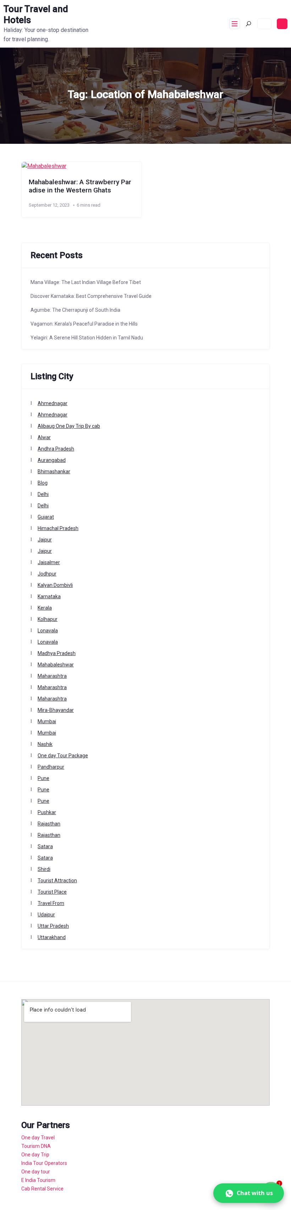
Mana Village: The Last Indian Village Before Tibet (86, 282)
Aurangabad (52, 460)
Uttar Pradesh (53, 926)
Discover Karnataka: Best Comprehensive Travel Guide (91, 296)
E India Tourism (38, 1180)
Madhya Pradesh (57, 653)
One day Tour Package (63, 755)
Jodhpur (47, 574)
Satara (45, 846)
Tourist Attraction (57, 880)
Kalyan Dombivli (55, 585)
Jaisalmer (49, 562)
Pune (43, 778)
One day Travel (38, 1137)
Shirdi (44, 869)
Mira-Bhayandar (56, 710)
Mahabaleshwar (56, 664)
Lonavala (48, 630)
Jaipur (45, 540)
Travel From (51, 903)
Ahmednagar (52, 403)
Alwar (44, 437)
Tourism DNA (36, 1146)
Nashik (45, 744)
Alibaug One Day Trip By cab (69, 426)
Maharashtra (52, 676)
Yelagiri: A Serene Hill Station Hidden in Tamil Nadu (87, 337)
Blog (43, 483)
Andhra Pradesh (56, 449)
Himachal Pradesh (58, 528)
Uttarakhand (52, 937)
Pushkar (47, 812)
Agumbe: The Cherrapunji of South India (75, 310)
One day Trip (35, 1154)
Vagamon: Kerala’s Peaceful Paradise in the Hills (84, 324)
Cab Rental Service (42, 1189)
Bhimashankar (54, 471)
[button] (248, 1193)
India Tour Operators (44, 1163)
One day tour (35, 1171)
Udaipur (46, 914)
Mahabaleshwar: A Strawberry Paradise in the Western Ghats (80, 186)
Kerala (45, 608)
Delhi (43, 494)
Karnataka (49, 596)
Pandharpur (51, 767)
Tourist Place (52, 892)
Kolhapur (47, 619)
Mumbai (47, 721)
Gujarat (46, 517)
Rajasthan (49, 824)
